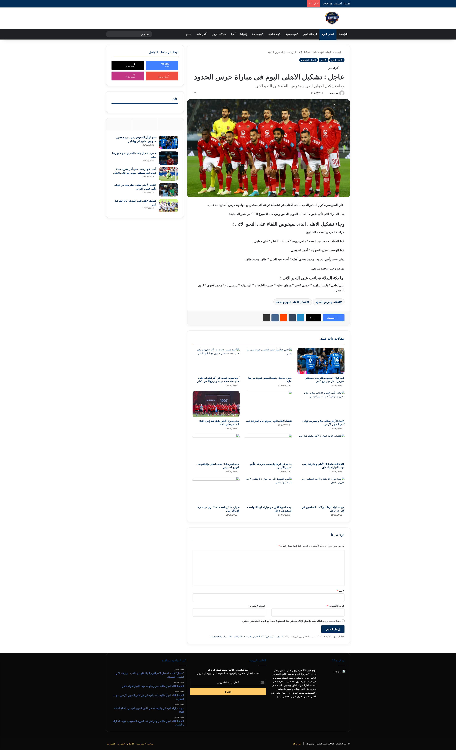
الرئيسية (343, 34)
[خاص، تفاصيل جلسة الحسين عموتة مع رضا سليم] (268, 361)
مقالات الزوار (219, 34)
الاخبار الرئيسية (308, 60)
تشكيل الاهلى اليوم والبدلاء (291, 302)
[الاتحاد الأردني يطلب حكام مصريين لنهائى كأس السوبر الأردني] (320, 404)
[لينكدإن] (300, 317)
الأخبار (324, 60)
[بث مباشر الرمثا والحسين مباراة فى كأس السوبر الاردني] (268, 447)
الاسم (340, 590)
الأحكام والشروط (125, 743)
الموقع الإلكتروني (257, 605)
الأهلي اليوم (328, 34)
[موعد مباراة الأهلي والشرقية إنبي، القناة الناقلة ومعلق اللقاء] (216, 404)
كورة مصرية (292, 34)
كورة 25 (297, 743)
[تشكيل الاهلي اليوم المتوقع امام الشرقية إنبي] (268, 404)
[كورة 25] (332, 18)
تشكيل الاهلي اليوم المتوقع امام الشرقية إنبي (269, 420)
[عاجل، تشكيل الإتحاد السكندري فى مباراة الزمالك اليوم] (216, 490)
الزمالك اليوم (310, 34)
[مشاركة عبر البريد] (266, 317)
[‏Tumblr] (292, 317)
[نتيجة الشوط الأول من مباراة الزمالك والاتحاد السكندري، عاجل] (268, 490)
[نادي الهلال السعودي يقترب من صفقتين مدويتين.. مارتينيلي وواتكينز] (320, 361)
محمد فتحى (333, 93)
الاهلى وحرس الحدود (328, 302)
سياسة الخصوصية (145, 743)
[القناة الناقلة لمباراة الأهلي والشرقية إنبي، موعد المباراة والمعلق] (320, 447)
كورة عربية (257, 34)
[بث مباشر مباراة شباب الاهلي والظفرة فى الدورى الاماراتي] (216, 447)
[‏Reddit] (283, 317)
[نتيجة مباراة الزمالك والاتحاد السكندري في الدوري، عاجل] (320, 490)
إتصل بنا (111, 743)
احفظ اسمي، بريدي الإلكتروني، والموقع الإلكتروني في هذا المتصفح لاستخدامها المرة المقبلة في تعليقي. (291, 621)
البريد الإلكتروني (335, 605)
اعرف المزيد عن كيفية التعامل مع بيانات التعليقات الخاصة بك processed (247, 636)
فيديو (188, 34)
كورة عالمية (274, 34)
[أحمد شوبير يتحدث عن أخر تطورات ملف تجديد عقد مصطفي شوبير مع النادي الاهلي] (216, 361)
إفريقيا (243, 34)
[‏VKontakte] (275, 317)
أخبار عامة (201, 34)
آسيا (233, 34)
